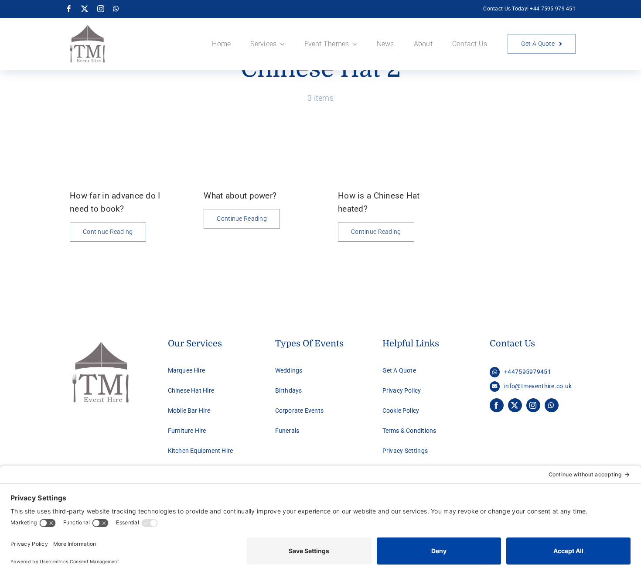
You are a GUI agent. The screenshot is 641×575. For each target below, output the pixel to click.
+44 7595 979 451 (553, 9)
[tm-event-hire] (87, 26)
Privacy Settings (405, 450)
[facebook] (68, 8)
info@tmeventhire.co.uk (538, 386)
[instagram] (100, 8)
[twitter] (84, 8)
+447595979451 (527, 371)
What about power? (240, 196)
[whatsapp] (116, 8)
